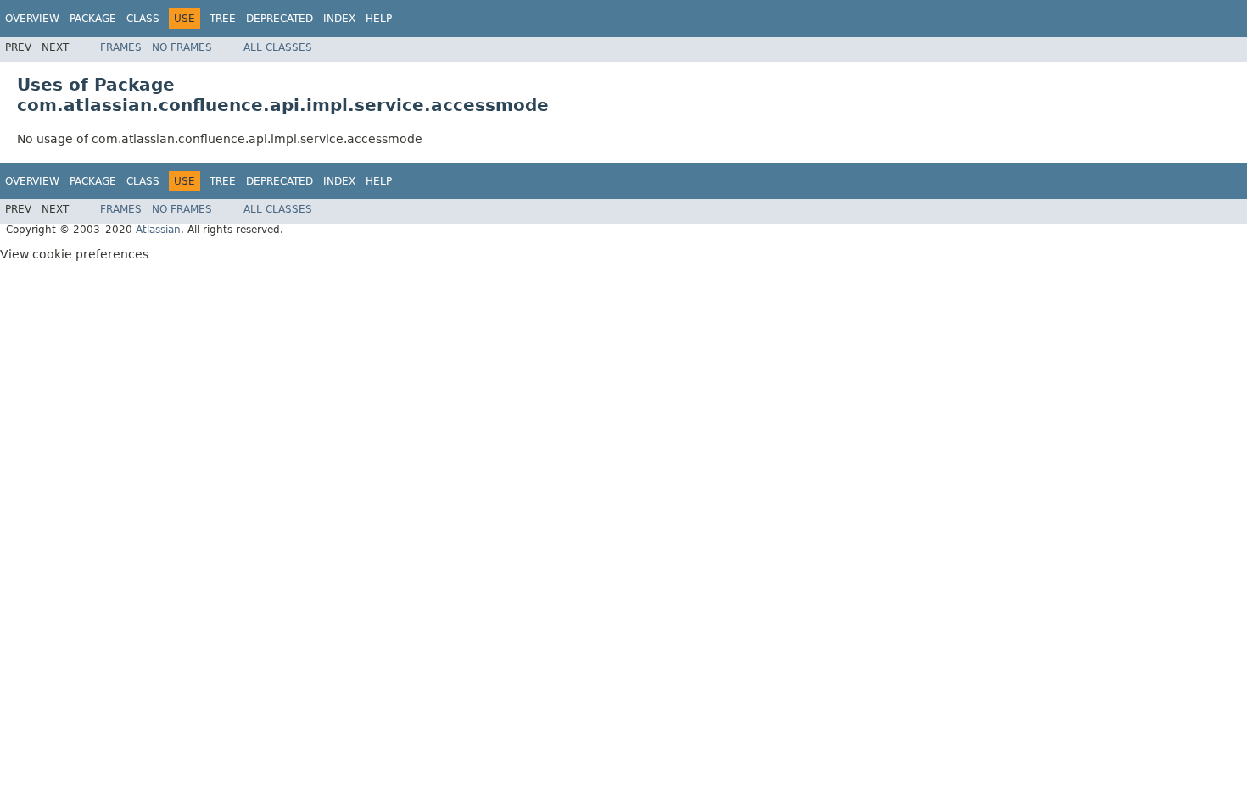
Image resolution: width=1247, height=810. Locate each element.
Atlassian (158, 230)
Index (339, 19)
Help (379, 19)
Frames (121, 47)
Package (93, 19)
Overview (32, 19)
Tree (223, 19)
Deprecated (279, 19)
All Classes (277, 47)
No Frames (182, 47)
